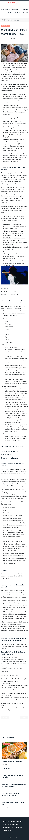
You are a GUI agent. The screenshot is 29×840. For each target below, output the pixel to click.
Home (2, 19)
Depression (7, 744)
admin (3, 39)
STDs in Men (6, 769)
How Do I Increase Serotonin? (12, 761)
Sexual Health (8, 19)
